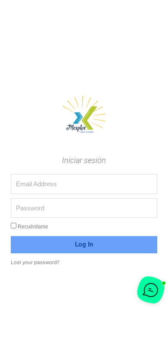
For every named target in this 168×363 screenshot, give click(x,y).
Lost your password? (35, 262)
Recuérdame (32, 226)
